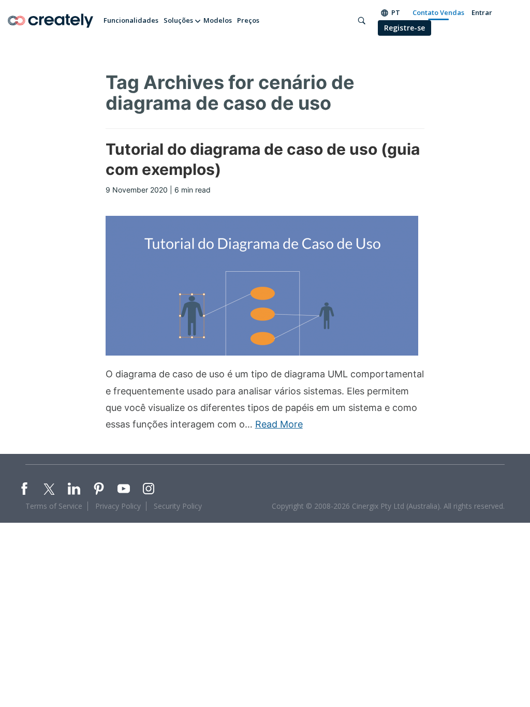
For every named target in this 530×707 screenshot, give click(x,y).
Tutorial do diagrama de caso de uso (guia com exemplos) (263, 159)
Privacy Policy (118, 506)
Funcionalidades (131, 20)
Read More (279, 424)
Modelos (217, 20)
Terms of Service (53, 506)
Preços (248, 20)
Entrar (482, 12)
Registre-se (404, 28)
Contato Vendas (438, 12)
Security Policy (178, 506)
